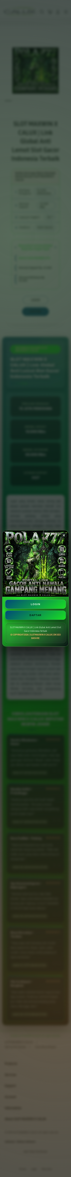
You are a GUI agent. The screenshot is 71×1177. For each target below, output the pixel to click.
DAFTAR (35, 615)
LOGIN (35, 604)
